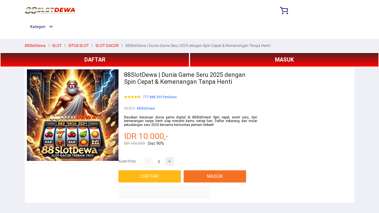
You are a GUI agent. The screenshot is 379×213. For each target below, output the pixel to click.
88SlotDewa (146, 108)
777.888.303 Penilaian (160, 97)
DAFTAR (94, 59)
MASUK (284, 59)
